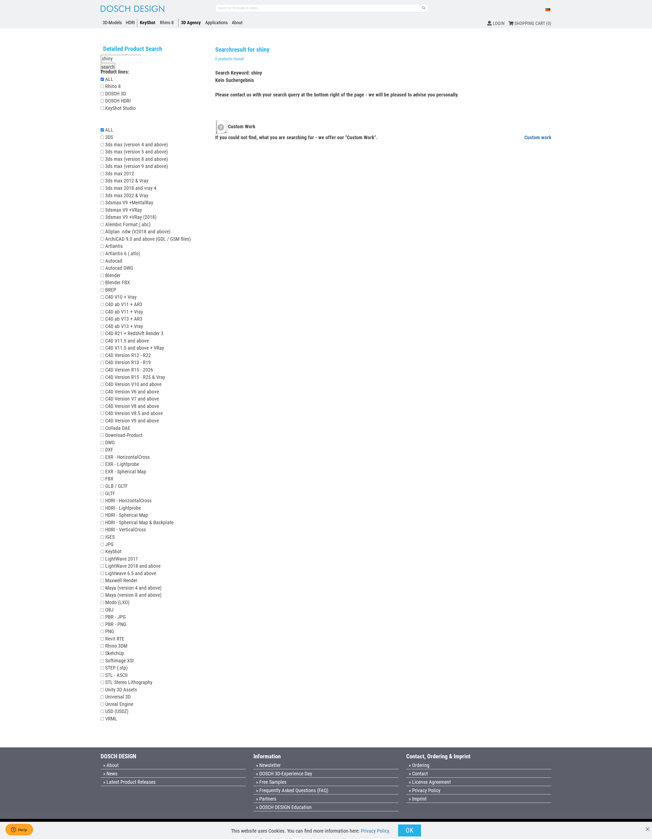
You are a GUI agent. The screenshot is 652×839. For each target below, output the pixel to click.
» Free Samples (271, 782)
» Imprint (418, 799)
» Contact (418, 774)
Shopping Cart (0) (532, 23)
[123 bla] (424, 8)
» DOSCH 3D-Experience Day (284, 774)
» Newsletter (268, 765)
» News (110, 774)
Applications (216, 22)
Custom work (537, 137)
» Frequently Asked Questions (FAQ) (292, 790)
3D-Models (112, 22)
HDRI (130, 22)
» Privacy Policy (424, 790)
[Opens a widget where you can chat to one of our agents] (19, 830)
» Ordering (419, 765)
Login (498, 23)
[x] (647, 826)
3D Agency (191, 22)
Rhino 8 (167, 22)
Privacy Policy (375, 831)
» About (111, 765)
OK (409, 830)
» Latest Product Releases (129, 782)
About (237, 22)
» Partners (266, 799)
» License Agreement (430, 782)
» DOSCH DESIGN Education (284, 807)
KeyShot (147, 22)
